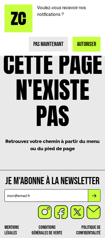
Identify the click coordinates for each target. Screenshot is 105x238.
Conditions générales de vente (47, 230)
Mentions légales (11, 230)
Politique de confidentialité (88, 230)
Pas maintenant (48, 44)
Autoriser (86, 44)
